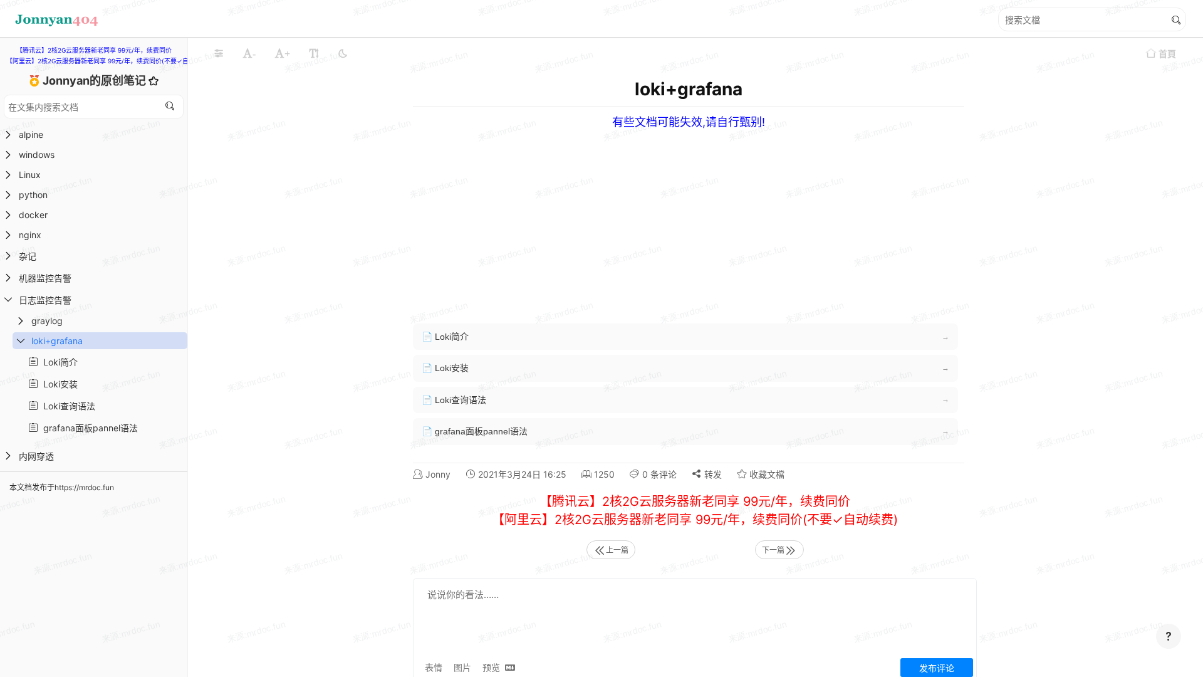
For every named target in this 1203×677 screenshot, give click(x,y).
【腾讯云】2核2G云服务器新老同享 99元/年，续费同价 (94, 50)
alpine (31, 134)
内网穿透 (36, 456)
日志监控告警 (45, 300)
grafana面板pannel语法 (88, 427)
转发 (712, 474)
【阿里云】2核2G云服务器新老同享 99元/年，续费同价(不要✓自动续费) (108, 61)
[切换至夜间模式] (342, 53)
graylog (47, 320)
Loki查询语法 (66, 406)
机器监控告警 (45, 278)
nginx (30, 234)
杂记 (27, 256)
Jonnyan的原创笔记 (95, 80)
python (33, 194)
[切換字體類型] (313, 53)
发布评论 (936, 668)
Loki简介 (58, 362)
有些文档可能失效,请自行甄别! (688, 122)
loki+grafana (57, 340)
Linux (30, 174)
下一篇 (773, 550)
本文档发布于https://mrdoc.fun (61, 487)
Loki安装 (58, 384)
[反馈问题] (1168, 636)
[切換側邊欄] (218, 53)
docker (33, 214)
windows (37, 154)
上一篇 (617, 550)
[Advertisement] (795, 217)
